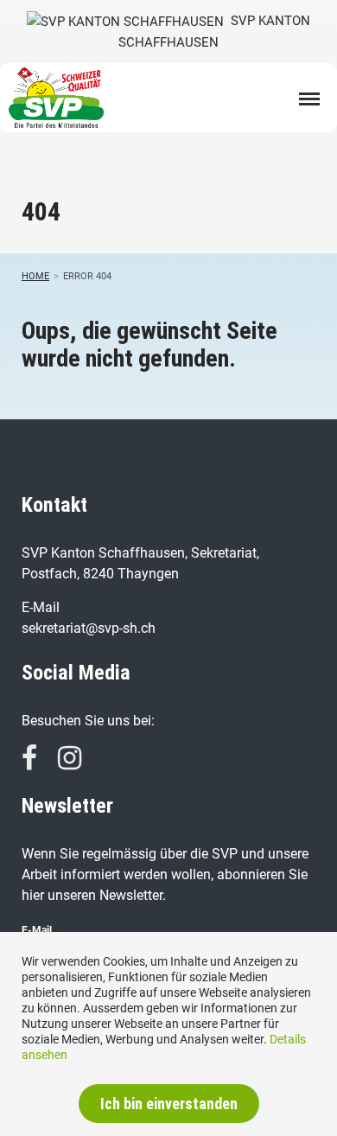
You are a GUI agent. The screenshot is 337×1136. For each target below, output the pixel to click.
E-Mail (37, 930)
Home (35, 276)
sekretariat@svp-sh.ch (89, 628)
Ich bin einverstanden (169, 1104)
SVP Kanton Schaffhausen (214, 31)
